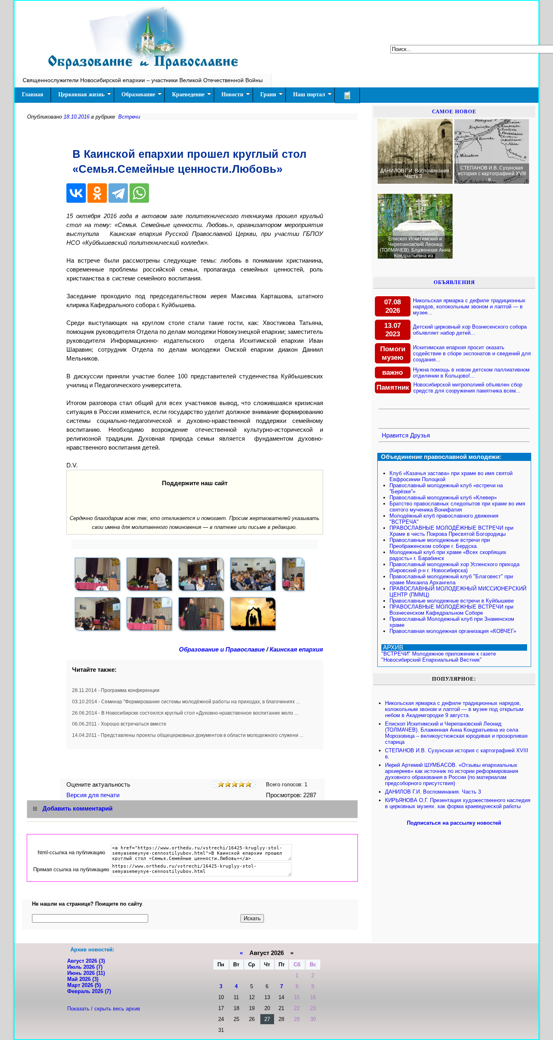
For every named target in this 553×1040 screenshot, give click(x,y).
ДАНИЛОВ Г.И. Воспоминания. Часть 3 (433, 792)
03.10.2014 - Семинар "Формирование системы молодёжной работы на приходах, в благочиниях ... (186, 702)
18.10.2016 (76, 117)
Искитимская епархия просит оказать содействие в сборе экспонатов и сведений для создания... (472, 353)
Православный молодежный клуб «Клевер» (443, 498)
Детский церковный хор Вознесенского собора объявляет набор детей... (470, 330)
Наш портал (309, 94)
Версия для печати (93, 795)
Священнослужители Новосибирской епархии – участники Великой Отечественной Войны (143, 80)
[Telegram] (118, 193)
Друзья (420, 435)
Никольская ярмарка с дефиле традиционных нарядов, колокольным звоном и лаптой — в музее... (469, 306)
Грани (268, 94)
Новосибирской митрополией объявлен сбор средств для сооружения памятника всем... (467, 388)
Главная (32, 94)
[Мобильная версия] (347, 95)
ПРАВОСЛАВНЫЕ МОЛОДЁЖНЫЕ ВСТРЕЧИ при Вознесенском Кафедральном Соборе (451, 610)
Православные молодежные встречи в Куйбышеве (451, 601)
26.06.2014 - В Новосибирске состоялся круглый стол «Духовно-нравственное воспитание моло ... (185, 713)
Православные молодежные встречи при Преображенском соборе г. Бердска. (439, 543)
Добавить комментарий (78, 808)
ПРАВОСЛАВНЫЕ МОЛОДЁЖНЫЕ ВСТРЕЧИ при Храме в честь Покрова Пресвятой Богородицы (451, 531)
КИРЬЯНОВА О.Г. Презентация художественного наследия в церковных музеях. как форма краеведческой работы (457, 803)
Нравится (395, 435)
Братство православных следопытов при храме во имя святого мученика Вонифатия (457, 507)
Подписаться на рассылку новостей (454, 823)
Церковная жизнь (81, 94)
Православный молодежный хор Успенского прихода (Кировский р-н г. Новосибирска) (454, 567)
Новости (232, 94)
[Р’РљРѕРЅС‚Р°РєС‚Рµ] (76, 193)
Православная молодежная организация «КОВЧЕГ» (452, 631)
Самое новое (454, 111)
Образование (138, 94)
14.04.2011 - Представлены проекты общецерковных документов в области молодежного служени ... (187, 735)
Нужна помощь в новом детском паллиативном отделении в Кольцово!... (471, 373)
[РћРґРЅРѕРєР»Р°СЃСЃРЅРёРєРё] (97, 193)
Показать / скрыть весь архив (103, 1009)
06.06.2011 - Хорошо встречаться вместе (119, 724)
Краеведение (188, 94)
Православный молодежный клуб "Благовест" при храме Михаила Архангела (451, 579)
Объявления (454, 282)
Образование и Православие (222, 649)
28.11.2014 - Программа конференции (116, 690)
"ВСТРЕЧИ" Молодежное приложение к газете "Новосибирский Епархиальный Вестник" (438, 657)
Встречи (129, 117)
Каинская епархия (296, 649)
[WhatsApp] (139, 193)
